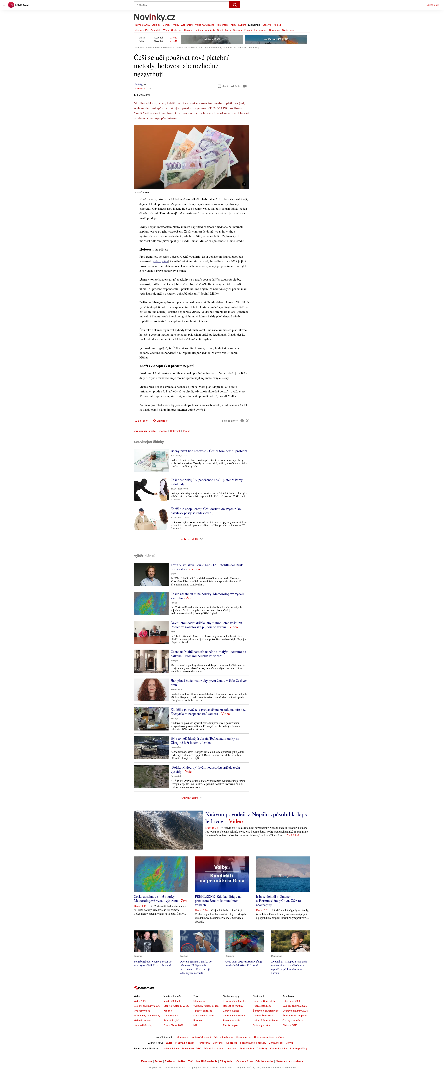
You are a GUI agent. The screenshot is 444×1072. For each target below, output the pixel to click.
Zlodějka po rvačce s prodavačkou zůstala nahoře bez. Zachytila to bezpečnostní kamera (208, 711)
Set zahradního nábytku (253, 1042)
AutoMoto (156, 30)
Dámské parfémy (213, 1048)
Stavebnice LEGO (191, 1048)
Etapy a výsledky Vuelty (176, 1005)
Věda (166, 30)
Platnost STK (290, 1025)
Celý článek (293, 835)
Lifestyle (266, 24)
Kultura (242, 24)
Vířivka (289, 1042)
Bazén (169, 1042)
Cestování (176, 30)
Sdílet (238, 86)
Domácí (167, 24)
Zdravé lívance (231, 1010)
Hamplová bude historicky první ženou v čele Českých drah (209, 682)
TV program (260, 30)
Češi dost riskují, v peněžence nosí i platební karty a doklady (207, 481)
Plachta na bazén (184, 1042)
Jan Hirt (168, 1010)
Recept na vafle (231, 1020)
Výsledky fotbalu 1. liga (206, 1005)
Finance (162, 431)
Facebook (146, 1061)
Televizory (262, 1048)
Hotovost (175, 431)
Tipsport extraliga (202, 1010)
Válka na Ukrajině (204, 24)
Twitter (158, 1061)
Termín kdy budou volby (147, 1015)
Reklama (170, 1061)
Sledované (288, 30)
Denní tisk (274, 30)
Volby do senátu (142, 1020)
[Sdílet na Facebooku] (242, 420)
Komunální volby (143, 1025)
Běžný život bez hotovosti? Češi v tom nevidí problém (209, 450)
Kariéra (181, 1061)
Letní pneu (231, 1048)
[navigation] (4, 5)
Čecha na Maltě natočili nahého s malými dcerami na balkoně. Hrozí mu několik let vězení (208, 653)
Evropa (174, 660)
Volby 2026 (140, 1001)
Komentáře (222, 24)
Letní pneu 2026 (292, 1001)
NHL (195, 1025)
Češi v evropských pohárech (269, 1037)
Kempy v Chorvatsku (264, 1001)
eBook (225, 86)
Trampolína (203, 1042)
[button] (191, 157)
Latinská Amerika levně (265, 1020)
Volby (176, 24)
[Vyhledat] (234, 4)
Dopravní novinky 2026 (295, 1010)
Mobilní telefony (170, 1048)
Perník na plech (231, 1025)
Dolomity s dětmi (262, 1025)
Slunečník (217, 1042)
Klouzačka (231, 1042)
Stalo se (156, 24)
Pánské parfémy (298, 1048)
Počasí (248, 30)
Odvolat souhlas (264, 1061)
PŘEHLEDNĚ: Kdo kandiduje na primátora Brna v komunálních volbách (218, 900)
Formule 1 (199, 1020)
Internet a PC (141, 30)
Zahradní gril (276, 1042)
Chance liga (199, 1001)
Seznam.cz (432, 4)
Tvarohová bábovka (234, 1015)
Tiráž (191, 1061)
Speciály (237, 30)
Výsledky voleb (142, 1010)
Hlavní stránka (142, 24)
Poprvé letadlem (262, 1005)
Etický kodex (227, 1061)
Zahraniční (187, 24)
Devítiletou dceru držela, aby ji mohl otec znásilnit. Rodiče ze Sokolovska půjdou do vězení (207, 624)
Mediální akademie (206, 1061)
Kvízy (228, 30)
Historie (188, 30)
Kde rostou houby (223, 1037)
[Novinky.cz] (155, 18)
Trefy (173, 574)
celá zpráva (160, 261)
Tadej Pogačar (171, 1015)
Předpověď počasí (201, 1037)
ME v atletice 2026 (203, 1015)
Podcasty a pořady (205, 30)
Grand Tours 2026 (173, 1025)
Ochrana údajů (244, 1061)
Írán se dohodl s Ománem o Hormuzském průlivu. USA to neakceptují (278, 900)
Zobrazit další (189, 539)
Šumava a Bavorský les (266, 1010)
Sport (220, 30)
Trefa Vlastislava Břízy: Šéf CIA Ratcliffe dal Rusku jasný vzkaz (208, 566)
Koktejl (277, 24)
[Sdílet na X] (247, 420)
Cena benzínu (243, 1037)
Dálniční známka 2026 (295, 1005)
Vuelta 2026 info (172, 1001)
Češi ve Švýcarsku (263, 1015)
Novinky (138, 84)
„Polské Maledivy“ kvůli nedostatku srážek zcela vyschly (205, 769)
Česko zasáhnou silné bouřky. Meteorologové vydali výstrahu (207, 595)
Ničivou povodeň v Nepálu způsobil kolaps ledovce (256, 817)
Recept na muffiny (233, 1005)
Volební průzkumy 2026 (147, 1005)
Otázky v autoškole (293, 1020)
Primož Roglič (171, 1020)
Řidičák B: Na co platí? (295, 1015)
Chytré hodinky (278, 1048)
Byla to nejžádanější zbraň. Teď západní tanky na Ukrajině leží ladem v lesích (205, 740)
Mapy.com (182, 1037)
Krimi (233, 24)
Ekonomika (254, 24)
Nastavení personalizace (289, 1061)
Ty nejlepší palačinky (234, 1001)
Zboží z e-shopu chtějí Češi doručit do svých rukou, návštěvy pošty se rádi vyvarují (207, 510)
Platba (186, 431)
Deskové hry (247, 1048)
